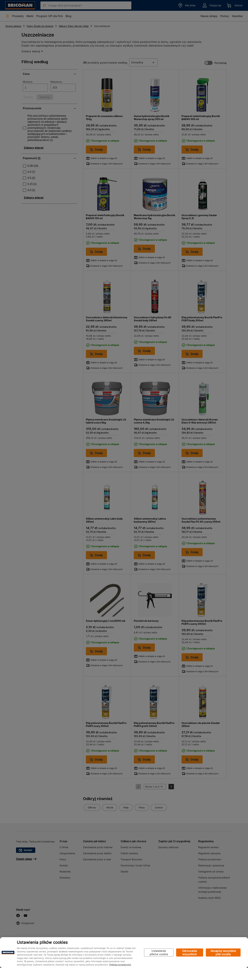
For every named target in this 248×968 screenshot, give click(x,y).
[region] (124, 952)
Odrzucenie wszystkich (189, 952)
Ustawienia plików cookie (159, 952)
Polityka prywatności (120, 964)
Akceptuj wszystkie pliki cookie (223, 952)
